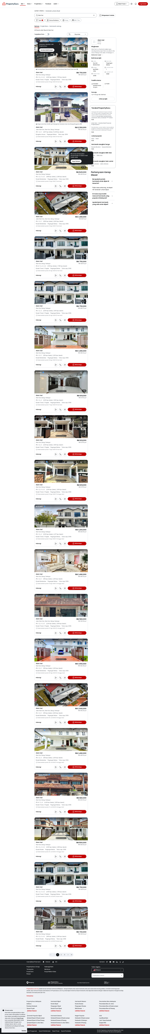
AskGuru (29, 1003)
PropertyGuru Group (33, 967)
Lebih (55, 4)
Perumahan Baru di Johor (106, 1003)
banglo (104, 117)
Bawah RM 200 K (96, 147)
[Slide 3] (59, 65)
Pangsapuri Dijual (56, 1006)
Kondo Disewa (79, 1003)
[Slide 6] (63, 65)
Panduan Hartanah (32, 1006)
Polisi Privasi (20, 1018)
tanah (111, 117)
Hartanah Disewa (80, 1001)
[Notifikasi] (135, 4)
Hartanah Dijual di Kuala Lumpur (36, 1018)
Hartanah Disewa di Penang (58, 1020)
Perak (97, 138)
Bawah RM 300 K (106, 147)
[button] (36, 26)
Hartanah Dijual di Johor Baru (35, 1022)
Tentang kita (30, 969)
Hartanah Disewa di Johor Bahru (60, 1022)
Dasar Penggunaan (32, 1031)
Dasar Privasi (55, 1031)
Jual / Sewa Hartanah (105, 1020)
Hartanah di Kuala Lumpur (82, 1018)
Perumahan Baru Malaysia (107, 1001)
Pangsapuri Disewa (80, 1006)
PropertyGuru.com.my (33, 988)
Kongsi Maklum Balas (50, 971)
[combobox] (65, 15)
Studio (93, 155)
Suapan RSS (102, 1022)
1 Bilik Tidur (99, 155)
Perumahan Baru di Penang (107, 1008)
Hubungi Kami (48, 967)
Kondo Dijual (54, 1003)
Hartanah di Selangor (81, 1020)
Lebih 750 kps (95, 163)
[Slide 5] (62, 65)
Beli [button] (22, 4)
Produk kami (30, 971)
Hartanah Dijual (56, 1001)
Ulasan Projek (30, 1008)
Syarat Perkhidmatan (45, 1031)
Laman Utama (39, 11)
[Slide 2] (58, 65)
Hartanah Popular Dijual (34, 1016)
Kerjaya (29, 974)
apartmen (94, 117)
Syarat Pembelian (66, 1031)
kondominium (108, 116)
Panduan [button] (48, 4)
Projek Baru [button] (38, 4)
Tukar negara (95, 967)
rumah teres (99, 116)
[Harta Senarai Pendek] (85, 40)
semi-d (99, 117)
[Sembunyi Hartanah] (81, 40)
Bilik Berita (47, 969)
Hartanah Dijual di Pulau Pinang (35, 1020)
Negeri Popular (79, 1016)
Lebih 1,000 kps (104, 163)
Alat (100, 1016)
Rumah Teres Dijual (56, 1008)
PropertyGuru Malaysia (34, 1001)
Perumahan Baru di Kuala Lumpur (108, 1006)
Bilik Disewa (78, 1008)
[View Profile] (43, 41)
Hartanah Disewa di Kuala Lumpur (60, 1018)
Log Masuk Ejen (103, 1018)
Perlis (92, 138)
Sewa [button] (29, 4)
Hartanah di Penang (80, 1022)
